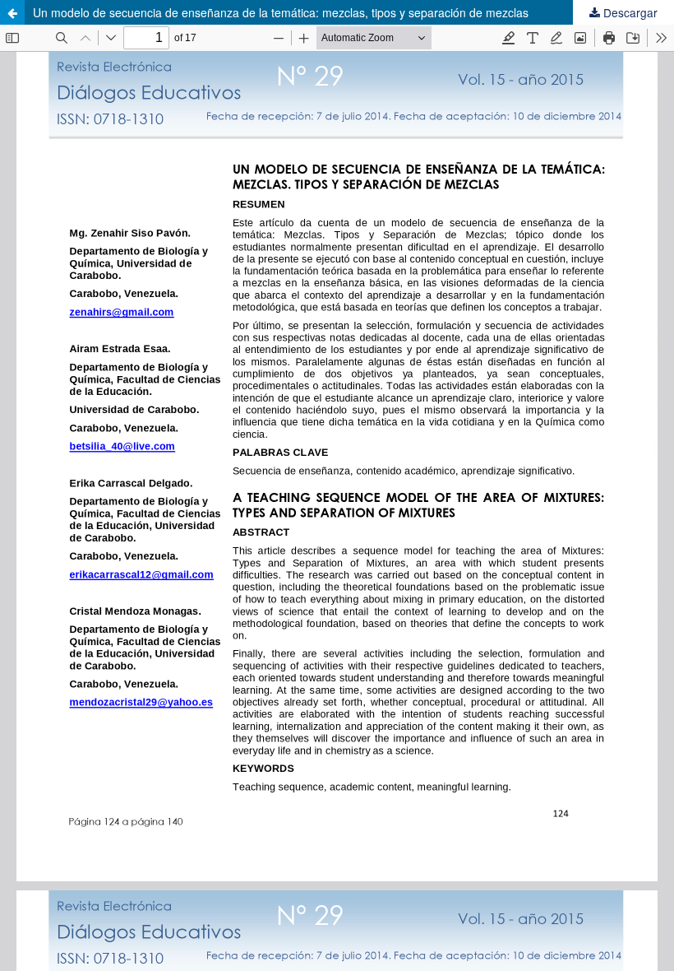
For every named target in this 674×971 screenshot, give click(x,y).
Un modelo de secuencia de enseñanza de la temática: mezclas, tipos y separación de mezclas (281, 12)
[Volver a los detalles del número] (12, 12)
